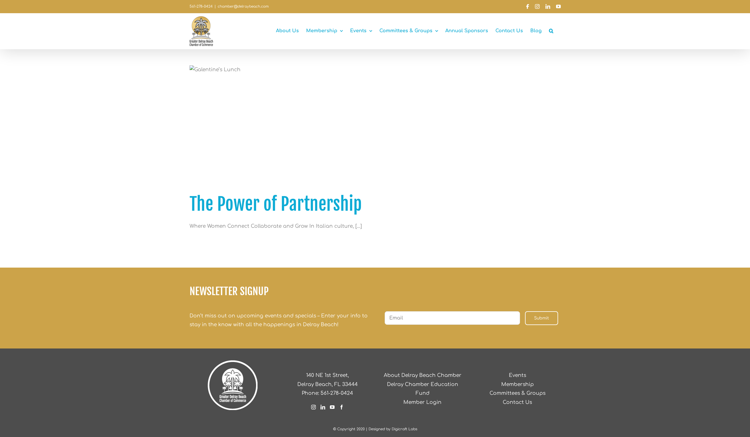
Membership (517, 384)
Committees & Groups (518, 393)
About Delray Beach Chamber (422, 375)
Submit (541, 318)
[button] (551, 30)
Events (517, 375)
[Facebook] (341, 407)
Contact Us (517, 402)
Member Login (422, 402)
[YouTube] (332, 407)
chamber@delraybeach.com (243, 6)
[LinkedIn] (323, 407)
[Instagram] (313, 407)
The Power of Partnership (276, 204)
